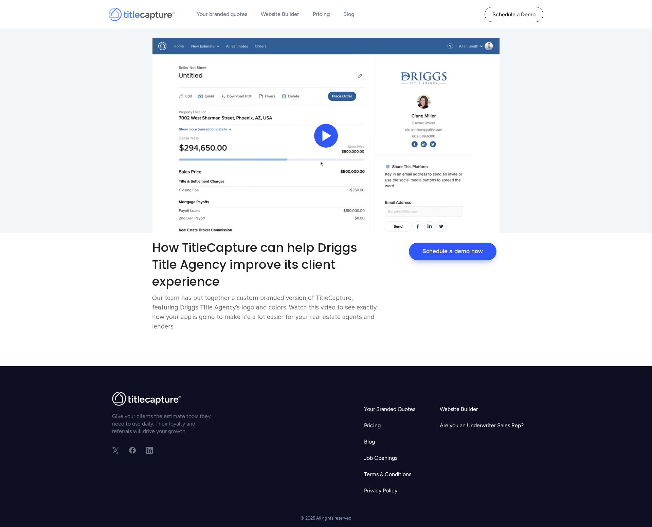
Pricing (321, 14)
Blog (348, 14)
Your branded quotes (222, 14)
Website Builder (280, 14)
